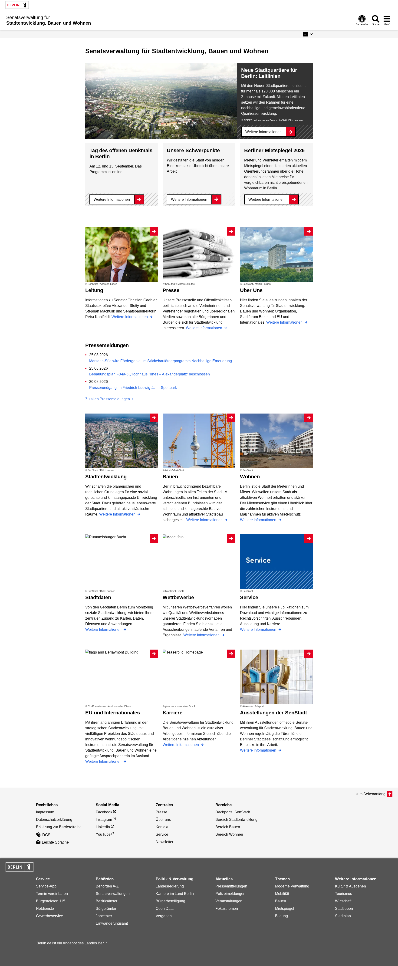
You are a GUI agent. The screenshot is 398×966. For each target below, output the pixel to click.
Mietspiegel (284, 908)
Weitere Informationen (263, 132)
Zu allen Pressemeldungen (107, 399)
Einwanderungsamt (112, 923)
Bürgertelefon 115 (50, 901)
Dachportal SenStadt (232, 812)
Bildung (281, 916)
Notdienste (45, 908)
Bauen (280, 901)
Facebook (104, 812)
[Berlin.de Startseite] (17, 5)
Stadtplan (343, 916)
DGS (46, 835)
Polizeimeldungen (230, 894)
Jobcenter (104, 916)
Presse (161, 812)
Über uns (163, 819)
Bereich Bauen (227, 827)
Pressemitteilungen (231, 886)
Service (162, 834)
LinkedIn (103, 827)
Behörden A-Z (107, 886)
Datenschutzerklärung (54, 819)
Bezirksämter (106, 901)
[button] (308, 34)
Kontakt (162, 827)
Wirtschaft (343, 901)
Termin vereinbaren (52, 894)
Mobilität (282, 894)
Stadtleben (344, 908)
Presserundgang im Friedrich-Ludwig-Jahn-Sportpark (133, 388)
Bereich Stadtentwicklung (236, 819)
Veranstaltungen (228, 901)
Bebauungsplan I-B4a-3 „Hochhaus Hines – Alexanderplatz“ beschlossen (149, 374)
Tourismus (343, 894)
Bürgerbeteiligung (170, 901)
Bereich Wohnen (229, 834)
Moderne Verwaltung (292, 886)
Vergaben (164, 916)
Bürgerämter (106, 908)
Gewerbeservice (49, 916)
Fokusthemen (226, 908)
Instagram (104, 819)
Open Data (165, 908)
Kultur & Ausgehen (350, 886)
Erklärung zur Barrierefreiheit (59, 827)
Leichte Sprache (55, 842)
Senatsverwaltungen (113, 894)
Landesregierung (170, 886)
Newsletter (164, 842)
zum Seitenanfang (370, 794)
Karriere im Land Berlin (175, 894)
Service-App (46, 886)
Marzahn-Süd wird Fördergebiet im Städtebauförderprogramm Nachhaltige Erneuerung (160, 361)
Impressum (45, 812)
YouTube (103, 834)
